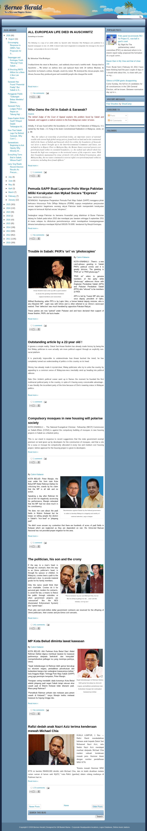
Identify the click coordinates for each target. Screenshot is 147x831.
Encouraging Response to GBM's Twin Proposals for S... (14, 48)
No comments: (39, 93)
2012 (8, 235)
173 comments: (39, 788)
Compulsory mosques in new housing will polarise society (65, 421)
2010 (8, 242)
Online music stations (121, 827)
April (10, 188)
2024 (8, 208)
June (10, 181)
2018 (8, 216)
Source (31, 114)
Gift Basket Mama (63, 827)
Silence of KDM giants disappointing (121, 81)
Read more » (33, 87)
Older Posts (98, 807)
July (10, 177)
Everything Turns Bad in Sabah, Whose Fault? (15, 157)
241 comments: (39, 625)
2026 (8, 35)
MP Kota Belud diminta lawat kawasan (56, 641)
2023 (8, 212)
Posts (112, 116)
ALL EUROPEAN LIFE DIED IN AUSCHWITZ (60, 32)
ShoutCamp (126, 104)
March (11, 192)
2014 (8, 227)
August (11, 39)
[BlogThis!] (33, 96)
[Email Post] (47, 93)
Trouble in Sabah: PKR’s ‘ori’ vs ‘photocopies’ (62, 251)
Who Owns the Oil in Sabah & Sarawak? (57, 109)
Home (66, 805)
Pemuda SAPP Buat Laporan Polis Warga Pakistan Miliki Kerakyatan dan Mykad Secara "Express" (65, 191)
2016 (8, 220)
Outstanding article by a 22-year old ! (55, 342)
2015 (8, 223)
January (12, 200)
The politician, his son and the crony (54, 559)
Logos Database (105, 827)
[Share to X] (36, 96)
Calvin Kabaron (83, 257)
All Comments (116, 120)
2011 (8, 239)
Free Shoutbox (112, 104)
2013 (8, 231)
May (10, 184)
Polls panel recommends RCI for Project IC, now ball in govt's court (130, 39)
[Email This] (30, 96)
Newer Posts (34, 807)
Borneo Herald (23, 7)
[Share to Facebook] (38, 96)
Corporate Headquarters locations (85, 827)
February (12, 196)
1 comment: (38, 172)
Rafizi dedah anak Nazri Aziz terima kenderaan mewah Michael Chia (62, 729)
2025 (8, 204)
